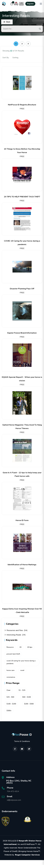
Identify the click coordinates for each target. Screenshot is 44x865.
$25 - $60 (10, 697)
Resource (10, 647)
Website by (22, 855)
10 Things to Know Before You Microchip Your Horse (22, 151)
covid (22, 670)
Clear (8, 690)
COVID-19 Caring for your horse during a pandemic (22, 243)
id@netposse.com (14, 800)
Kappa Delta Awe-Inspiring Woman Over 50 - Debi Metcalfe (22, 611)
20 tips (29, 647)
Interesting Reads (16, 635)
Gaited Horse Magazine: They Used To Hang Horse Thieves (22, 427)
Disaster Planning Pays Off (22, 288)
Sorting (15, 57)
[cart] (12, 3)
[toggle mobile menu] (40, 3)
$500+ (9, 710)
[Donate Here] (16, 4)
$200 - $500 (29, 704)
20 (20, 647)
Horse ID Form (22, 520)
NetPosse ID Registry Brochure (22, 104)
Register (30, 4)
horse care (10, 670)
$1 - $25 (22, 690)
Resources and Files (17, 630)
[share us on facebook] (15, 749)
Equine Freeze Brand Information (22, 333)
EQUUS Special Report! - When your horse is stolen (22, 379)
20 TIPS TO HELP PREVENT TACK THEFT (22, 196)
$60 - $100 (26, 697)
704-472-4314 (13, 791)
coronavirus (11, 677)
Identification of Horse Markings (22, 564)
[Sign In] (21, 4)
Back (8, 22)
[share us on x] (29, 749)
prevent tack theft (13, 654)
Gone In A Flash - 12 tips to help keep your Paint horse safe (22, 474)
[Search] (40, 29)
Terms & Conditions (22, 741)
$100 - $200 (11, 704)
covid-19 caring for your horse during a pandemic (21, 662)
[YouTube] (22, 749)
